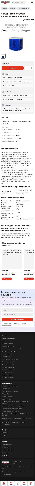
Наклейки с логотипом (8, 351)
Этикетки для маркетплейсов (10, 386)
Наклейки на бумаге (7, 341)
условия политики (6, 324)
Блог (3, 435)
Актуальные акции (7, 453)
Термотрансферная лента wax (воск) (12, 408)
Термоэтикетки (6, 356)
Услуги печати (6, 336)
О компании (5, 433)
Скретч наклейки (6, 399)
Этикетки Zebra (6, 394)
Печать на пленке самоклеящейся (11, 362)
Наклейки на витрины (8, 367)
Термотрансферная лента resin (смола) (12, 406)
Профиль (17, 484)
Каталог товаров (7, 383)
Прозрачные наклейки (8, 346)
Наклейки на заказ (7, 372)
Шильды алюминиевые (8, 369)
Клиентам (5, 441)
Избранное (24, 484)
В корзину (7, 279)
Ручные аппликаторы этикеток (10, 411)
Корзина (30, 484)
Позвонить (11, 484)
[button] (13, 2)
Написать (4, 484)
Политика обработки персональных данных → (14, 471)
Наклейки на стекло (7, 377)
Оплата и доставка (7, 444)
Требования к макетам (8, 450)
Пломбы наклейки (23, 8)
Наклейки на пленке (7, 343)
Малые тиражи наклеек (8, 338)
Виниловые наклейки (8, 364)
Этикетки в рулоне (7, 375)
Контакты (5, 455)
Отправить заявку (17, 319)
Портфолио (5, 430)
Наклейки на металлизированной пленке (13, 349)
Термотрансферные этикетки (10, 359)
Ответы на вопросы (7, 447)
